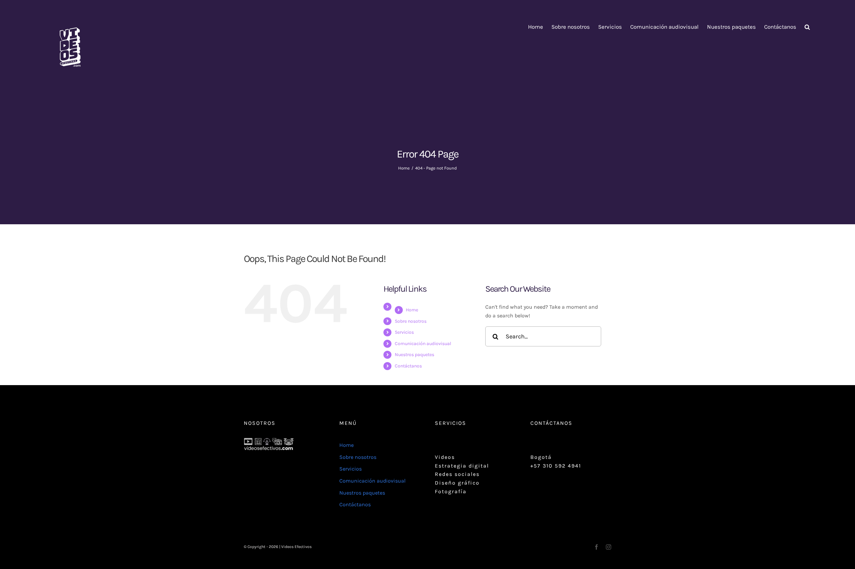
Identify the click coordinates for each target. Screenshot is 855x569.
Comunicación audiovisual (423, 343)
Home (412, 310)
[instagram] (608, 547)
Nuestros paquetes (414, 354)
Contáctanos (408, 366)
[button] (807, 27)
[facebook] (596, 547)
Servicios (404, 332)
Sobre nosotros (410, 321)
